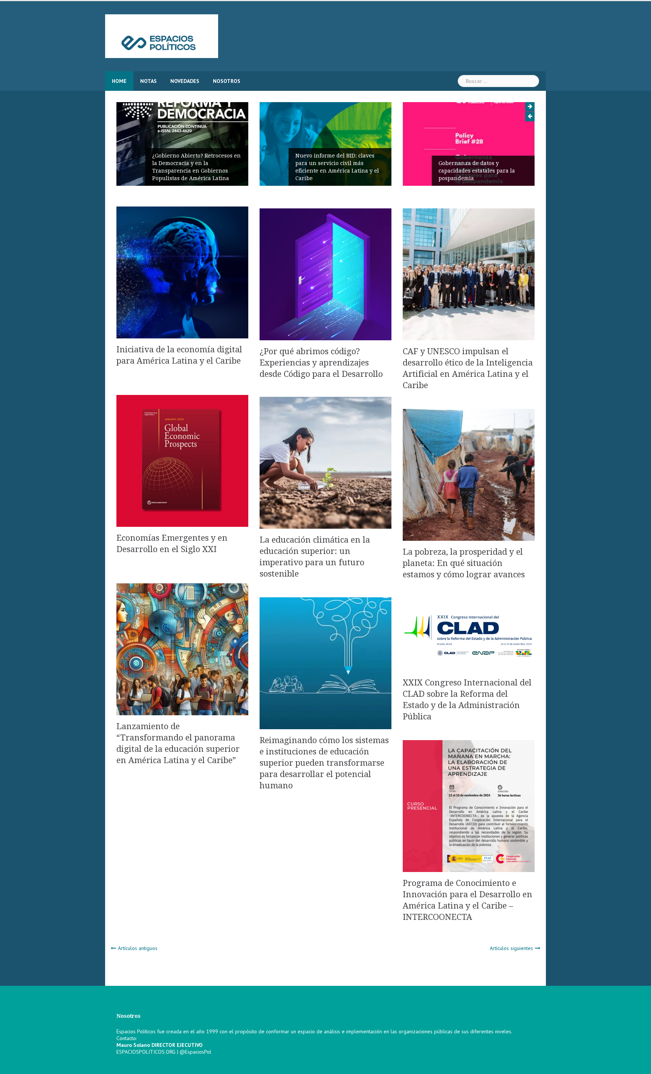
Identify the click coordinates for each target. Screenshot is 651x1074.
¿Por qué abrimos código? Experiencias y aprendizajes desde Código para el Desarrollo (321, 363)
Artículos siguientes (511, 948)
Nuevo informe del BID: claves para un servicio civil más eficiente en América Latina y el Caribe (323, 167)
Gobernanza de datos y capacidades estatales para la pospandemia (463, 170)
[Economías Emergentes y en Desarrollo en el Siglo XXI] (182, 460)
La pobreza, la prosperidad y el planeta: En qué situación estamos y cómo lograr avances (464, 563)
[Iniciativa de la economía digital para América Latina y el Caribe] (182, 272)
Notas (148, 81)
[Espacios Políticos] (161, 35)
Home (119, 81)
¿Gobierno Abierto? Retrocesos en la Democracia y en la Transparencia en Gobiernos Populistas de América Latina (183, 167)
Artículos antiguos (137, 948)
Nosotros (226, 81)
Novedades (184, 81)
